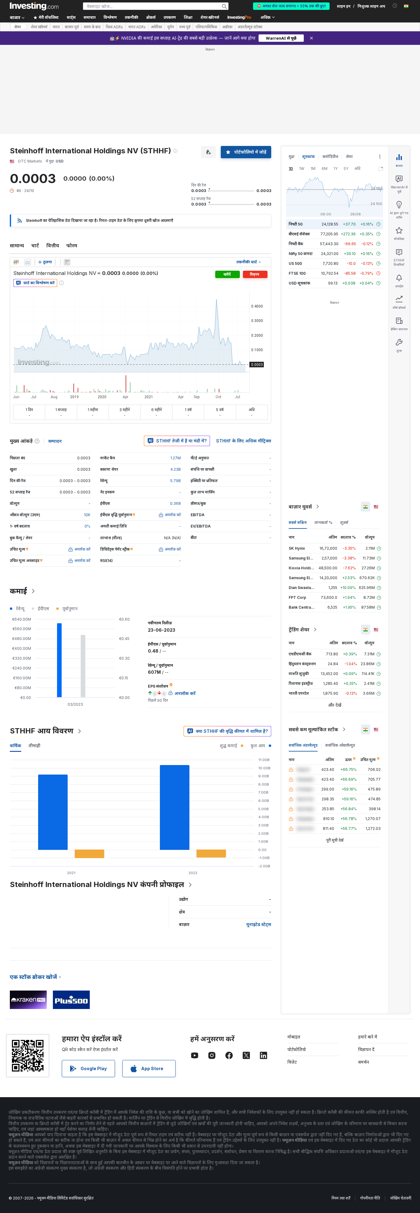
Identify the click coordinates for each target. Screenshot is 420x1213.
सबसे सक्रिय (298, 522)
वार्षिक (15, 745)
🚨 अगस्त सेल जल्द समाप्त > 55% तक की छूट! (291, 6)
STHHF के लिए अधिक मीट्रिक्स (243, 440)
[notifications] (394, 6)
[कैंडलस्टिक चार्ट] (16, 262)
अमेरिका (156, 27)
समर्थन (363, 1062)
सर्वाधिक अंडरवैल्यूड (303, 745)
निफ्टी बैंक (296, 243)
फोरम (71, 245)
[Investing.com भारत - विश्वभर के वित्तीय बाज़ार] (34, 6)
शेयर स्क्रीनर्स (209, 17)
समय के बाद (92, 27)
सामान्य (17, 245)
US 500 (295, 263)
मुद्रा (292, 156)
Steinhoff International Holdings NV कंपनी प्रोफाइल (97, 884)
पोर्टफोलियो (296, 1049)
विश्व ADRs (114, 27)
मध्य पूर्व (184, 27)
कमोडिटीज (330, 156)
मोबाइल (293, 1036)
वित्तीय (52, 245)
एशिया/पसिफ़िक (206, 27)
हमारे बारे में (367, 1036)
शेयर (17, 26)
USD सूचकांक (299, 283)
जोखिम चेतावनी (400, 1198)
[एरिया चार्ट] (27, 262)
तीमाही (34, 745)
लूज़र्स (344, 522)
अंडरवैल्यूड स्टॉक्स (250, 27)
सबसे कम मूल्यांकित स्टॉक (313, 729)
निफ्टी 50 (296, 224)
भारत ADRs (137, 27)
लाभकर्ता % (323, 522)
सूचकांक (308, 156)
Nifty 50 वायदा (301, 253)
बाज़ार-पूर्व (72, 27)
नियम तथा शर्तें (340, 1198)
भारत (56, 27)
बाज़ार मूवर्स (300, 507)
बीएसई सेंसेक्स (299, 234)
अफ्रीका (227, 27)
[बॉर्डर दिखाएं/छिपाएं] (67, 262)
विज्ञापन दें (366, 1049)
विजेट (292, 1062)
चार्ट (35, 245)
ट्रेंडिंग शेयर (299, 629)
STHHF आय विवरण (41, 730)
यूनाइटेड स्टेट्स (258, 924)
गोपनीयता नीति (370, 1198)
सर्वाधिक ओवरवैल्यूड (340, 745)
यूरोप (170, 27)
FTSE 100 (297, 273)
